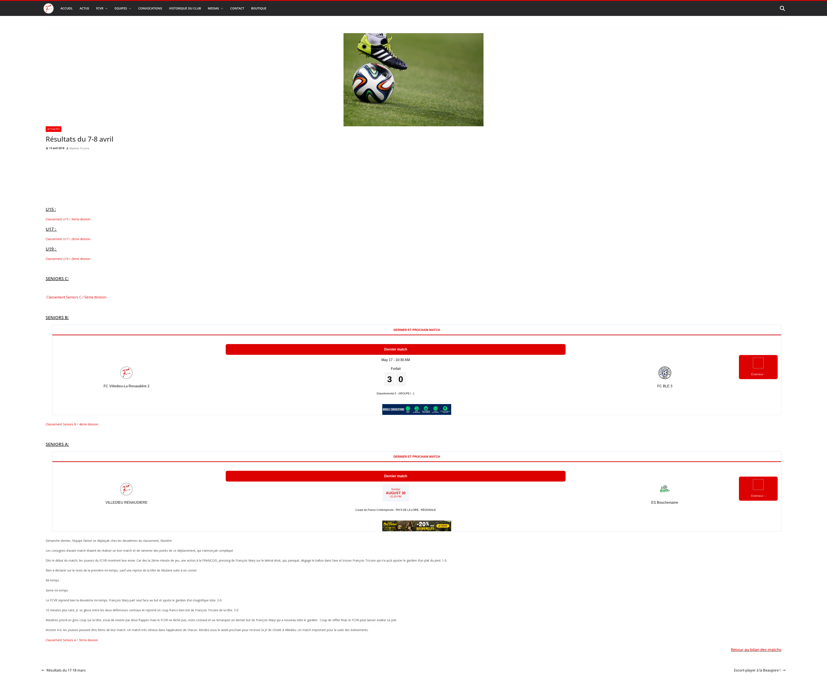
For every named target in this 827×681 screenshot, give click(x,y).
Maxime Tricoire (79, 148)
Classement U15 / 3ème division (68, 220)
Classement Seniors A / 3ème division (72, 641)
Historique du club (185, 8)
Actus (84, 8)
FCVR (99, 8)
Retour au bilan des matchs (756, 650)
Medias (213, 8)
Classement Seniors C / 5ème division (76, 298)
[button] (105, 8)
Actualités (53, 129)
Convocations (150, 8)
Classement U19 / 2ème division (68, 260)
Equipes (121, 8)
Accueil (67, 8)
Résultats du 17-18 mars (66, 671)
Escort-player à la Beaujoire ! (757, 671)
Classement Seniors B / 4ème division (72, 425)
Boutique (258, 8)
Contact (237, 8)
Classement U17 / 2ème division (68, 240)
